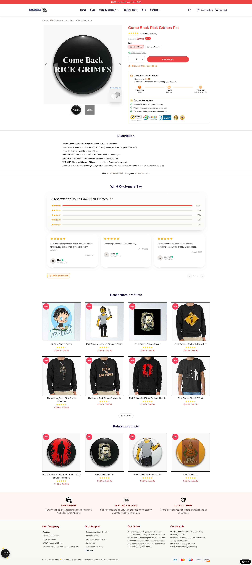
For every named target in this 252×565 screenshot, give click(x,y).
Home (45, 20)
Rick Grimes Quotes (104, 475)
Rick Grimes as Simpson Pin (147, 475)
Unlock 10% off (5, 553)
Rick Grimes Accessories (62, 20)
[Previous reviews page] (189, 276)
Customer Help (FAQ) (95, 547)
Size (130, 43)
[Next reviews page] (202, 276)
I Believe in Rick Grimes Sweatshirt (104, 398)
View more (126, 416)
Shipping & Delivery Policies (97, 532)
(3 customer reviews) (148, 33)
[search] (189, 10)
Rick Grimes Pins (84, 20)
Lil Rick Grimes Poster (61, 344)
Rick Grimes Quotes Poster (147, 344)
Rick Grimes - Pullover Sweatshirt (190, 344)
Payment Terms (92, 536)
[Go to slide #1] (76, 110)
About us (46, 532)
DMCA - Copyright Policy (53, 543)
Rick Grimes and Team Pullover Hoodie (147, 398)
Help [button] (247, 562)
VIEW (61, 338)
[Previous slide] (46, 64)
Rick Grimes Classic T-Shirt (190, 398)
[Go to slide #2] (89, 110)
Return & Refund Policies (96, 539)
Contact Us (90, 543)
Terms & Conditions (51, 536)
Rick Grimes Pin (190, 475)
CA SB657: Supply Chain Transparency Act (60, 547)
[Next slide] (120, 64)
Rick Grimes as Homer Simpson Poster (104, 344)
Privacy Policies (49, 539)
